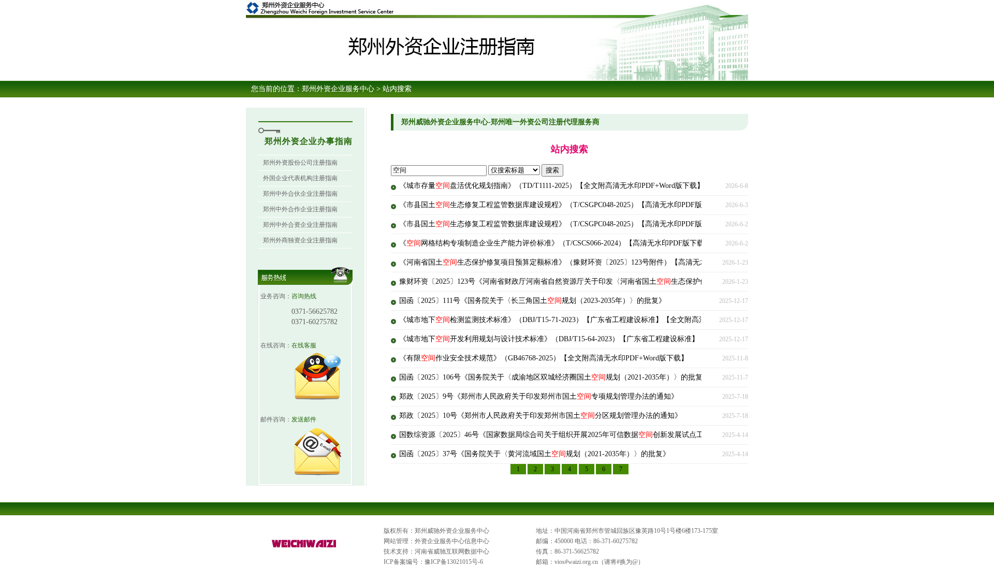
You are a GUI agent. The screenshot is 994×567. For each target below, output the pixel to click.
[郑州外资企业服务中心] (304, 547)
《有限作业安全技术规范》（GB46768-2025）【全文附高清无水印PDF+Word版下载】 (543, 358)
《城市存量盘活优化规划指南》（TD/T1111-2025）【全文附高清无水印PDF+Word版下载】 (551, 186)
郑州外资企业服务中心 (338, 89)
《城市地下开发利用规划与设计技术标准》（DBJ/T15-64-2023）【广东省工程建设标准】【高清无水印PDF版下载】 (592, 339)
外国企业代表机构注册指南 (300, 178)
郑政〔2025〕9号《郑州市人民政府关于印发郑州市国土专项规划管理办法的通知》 (538, 396)
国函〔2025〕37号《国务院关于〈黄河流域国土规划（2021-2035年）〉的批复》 (534, 454)
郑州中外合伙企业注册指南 (300, 193)
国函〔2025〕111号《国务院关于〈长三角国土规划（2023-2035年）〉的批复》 (532, 300)
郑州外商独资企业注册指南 (300, 240)
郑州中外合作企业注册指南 (300, 209)
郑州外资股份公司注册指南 (300, 162)
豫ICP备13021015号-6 (454, 561)
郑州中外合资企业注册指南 (300, 224)
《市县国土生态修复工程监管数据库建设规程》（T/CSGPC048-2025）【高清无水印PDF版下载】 (561, 205)
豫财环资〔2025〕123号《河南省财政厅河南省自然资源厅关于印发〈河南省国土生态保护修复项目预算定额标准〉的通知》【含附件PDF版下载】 (639, 281)
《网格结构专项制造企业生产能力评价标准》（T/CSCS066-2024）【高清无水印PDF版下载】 (555, 243)
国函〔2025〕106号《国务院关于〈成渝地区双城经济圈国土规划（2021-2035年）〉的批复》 (554, 377)
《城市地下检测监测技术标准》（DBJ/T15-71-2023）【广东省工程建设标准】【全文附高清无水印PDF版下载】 (584, 320)
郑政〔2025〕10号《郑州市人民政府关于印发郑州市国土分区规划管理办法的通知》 (540, 415)
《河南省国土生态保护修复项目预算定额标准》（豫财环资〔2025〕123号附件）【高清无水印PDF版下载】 (578, 262)
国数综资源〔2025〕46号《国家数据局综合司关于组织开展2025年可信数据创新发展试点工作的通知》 (569, 435)
